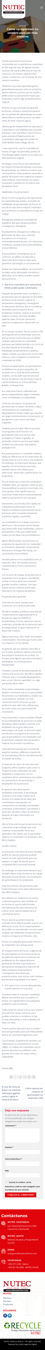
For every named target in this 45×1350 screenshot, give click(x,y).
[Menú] (41, 8)
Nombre (9, 1147)
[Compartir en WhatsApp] (11, 1077)
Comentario (10, 1125)
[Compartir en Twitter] (20, 1077)
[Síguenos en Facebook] (5, 1316)
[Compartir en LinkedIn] (34, 1077)
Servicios (7, 1298)
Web (7, 1170)
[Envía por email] (25, 1077)
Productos (8, 1304)
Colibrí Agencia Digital (27, 1344)
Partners (7, 1301)
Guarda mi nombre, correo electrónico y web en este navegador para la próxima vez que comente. (22, 1186)
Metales (22, 26)
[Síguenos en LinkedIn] (10, 1316)
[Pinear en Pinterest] (29, 1077)
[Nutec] (14, 9)
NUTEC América (10, 1341)
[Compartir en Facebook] (16, 1077)
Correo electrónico (13, 1159)
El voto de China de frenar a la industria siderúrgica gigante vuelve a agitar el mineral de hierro (11, 1093)
